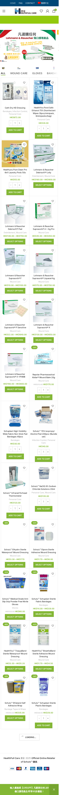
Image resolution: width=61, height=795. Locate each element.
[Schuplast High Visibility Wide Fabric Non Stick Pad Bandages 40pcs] (15, 415)
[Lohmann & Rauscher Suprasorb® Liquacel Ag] (43, 259)
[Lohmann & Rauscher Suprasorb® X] (43, 308)
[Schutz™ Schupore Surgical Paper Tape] (15, 743)
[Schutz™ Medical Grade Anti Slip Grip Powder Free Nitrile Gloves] (15, 582)
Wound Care (49, 176)
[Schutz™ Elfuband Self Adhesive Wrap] (15, 686)
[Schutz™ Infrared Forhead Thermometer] (15, 477)
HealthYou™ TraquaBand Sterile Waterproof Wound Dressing (15, 654)
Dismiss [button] (54, 789)
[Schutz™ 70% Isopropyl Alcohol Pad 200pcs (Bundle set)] (43, 415)
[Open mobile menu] (4, 11)
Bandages (7, 111)
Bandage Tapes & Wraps (15, 709)
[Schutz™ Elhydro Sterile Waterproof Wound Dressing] (15, 533)
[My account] (47, 11)
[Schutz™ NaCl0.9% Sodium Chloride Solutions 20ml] (43, 474)
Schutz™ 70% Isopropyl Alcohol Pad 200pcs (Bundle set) (43, 434)
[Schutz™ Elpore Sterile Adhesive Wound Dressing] (43, 533)
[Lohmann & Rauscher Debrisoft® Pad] (15, 210)
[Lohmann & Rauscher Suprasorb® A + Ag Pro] (43, 210)
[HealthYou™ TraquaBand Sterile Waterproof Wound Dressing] (15, 634)
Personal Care (15, 114)
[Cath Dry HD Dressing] (15, 91)
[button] (15, 130)
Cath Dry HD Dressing (15, 108)
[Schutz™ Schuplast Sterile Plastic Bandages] (43, 686)
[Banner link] (29, 46)
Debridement (37, 176)
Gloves (15, 608)
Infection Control (20, 111)
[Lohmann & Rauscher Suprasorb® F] (15, 259)
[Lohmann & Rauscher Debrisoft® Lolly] (43, 153)
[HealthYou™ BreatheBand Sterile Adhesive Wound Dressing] (43, 634)
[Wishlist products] (41, 11)
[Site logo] (26, 10)
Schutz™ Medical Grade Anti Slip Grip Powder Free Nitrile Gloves (15, 602)
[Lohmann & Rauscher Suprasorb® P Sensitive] (15, 308)
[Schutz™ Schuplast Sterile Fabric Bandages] (43, 582)
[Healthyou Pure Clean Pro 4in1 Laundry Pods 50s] (15, 153)
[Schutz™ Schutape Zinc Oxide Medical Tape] (43, 743)
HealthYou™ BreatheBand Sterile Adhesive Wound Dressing (43, 654)
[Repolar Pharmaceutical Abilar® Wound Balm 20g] (43, 358)
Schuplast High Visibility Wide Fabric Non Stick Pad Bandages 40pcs (15, 434)
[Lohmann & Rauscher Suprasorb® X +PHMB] (15, 358)
